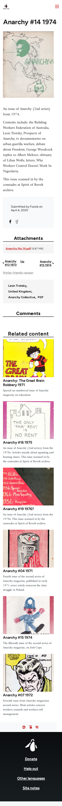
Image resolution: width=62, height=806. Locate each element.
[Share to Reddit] (17, 221)
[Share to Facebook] (10, 221)
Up (22, 261)
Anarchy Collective (21, 297)
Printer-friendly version (18, 273)
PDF (40, 297)
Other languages (31, 778)
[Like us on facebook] (24, 727)
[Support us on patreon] (30, 727)
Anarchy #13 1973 (11, 263)
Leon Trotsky (17, 286)
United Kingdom (19, 291)
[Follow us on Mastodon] (37, 727)
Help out (31, 768)
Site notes (31, 788)
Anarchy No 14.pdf (18, 248)
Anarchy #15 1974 (45, 263)
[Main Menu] (57, 6)
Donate (31, 759)
